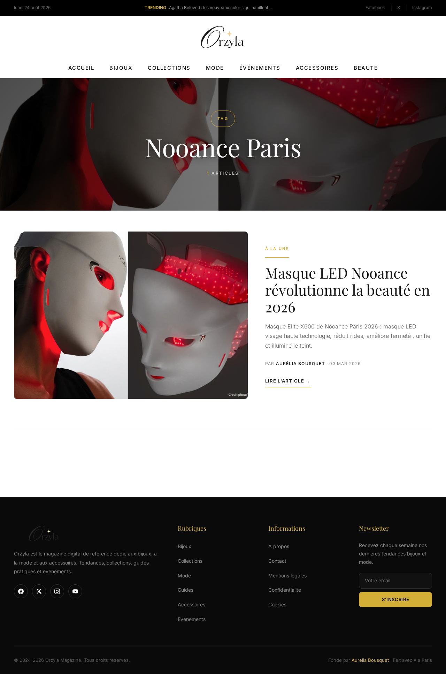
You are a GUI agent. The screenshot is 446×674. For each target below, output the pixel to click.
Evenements (192, 619)
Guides (185, 590)
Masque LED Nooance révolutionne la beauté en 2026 (347, 289)
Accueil (81, 68)
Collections (169, 68)
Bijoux (120, 68)
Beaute (366, 68)
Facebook (375, 7)
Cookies (277, 604)
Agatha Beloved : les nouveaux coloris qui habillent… (220, 7)
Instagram (422, 7)
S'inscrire (395, 599)
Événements (259, 68)
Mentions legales (287, 575)
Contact (277, 561)
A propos (278, 546)
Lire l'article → (288, 381)
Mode (215, 68)
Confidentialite (284, 590)
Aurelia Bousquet (370, 660)
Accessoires (317, 68)
